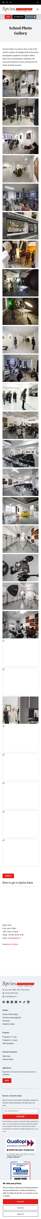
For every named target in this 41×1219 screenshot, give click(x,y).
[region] (20, 1199)
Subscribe (20, 1117)
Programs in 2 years (10, 1040)
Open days (6, 1056)
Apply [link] (8, 17)
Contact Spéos (8, 1059)
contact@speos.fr (14, 938)
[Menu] (37, 9)
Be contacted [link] (18, 17)
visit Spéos (13, 944)
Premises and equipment (12, 1017)
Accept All (20, 1202)
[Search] (37, 2)
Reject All (20, 1214)
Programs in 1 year (10, 1037)
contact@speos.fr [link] (11, 996)
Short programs (8, 1043)
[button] (21, 83)
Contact (8, 876)
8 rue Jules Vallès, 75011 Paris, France (17, 990)
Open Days (29, 17)
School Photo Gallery (10, 1014)
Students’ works (9, 1024)
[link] (4, 1002)
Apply (7, 1081)
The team (6, 1021)
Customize (20, 1208)
